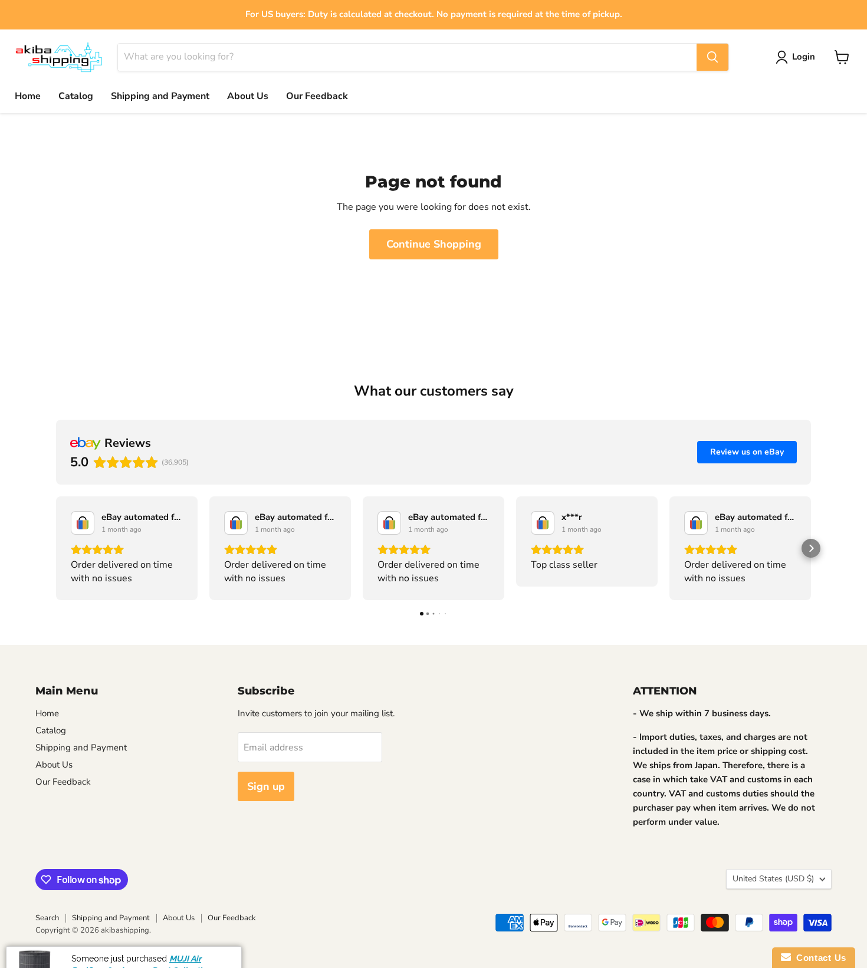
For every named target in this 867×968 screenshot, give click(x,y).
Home (28, 96)
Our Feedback (317, 96)
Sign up (266, 786)
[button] (56, 548)
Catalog (75, 96)
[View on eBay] (82, 523)
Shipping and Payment (160, 96)
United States (773, 878)
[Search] (712, 57)
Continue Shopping (433, 244)
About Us (247, 96)
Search (47, 918)
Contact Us (818, 958)
